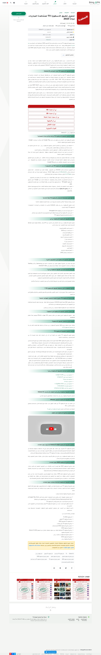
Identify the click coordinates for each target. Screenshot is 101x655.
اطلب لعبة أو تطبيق (36, 653)
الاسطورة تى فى (39, 553)
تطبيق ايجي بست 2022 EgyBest (64, 383)
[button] (18, 13)
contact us (56, 653)
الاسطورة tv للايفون (48, 553)
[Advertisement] (50, 633)
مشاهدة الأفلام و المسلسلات (67, 562)
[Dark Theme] (14, 2)
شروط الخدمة (89, 653)
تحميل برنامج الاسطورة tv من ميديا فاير (39, 559)
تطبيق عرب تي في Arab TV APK (64, 374)
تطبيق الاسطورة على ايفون (54, 409)
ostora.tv (48, 39)
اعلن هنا (67, 653)
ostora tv (71, 553)
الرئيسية (73, 12)
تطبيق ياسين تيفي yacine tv (65, 377)
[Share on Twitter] (66, 568)
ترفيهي (60, 12)
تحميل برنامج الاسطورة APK (68, 559)
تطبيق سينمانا (68, 381)
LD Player (68, 174)
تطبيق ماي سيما (68, 379)
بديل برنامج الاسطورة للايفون (68, 556)
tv (66, 553)
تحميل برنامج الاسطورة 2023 (43, 556)
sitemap (62, 653)
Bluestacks (64, 172)
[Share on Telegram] (60, 568)
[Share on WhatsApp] (54, 568)
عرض (64, 55)
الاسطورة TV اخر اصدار (59, 553)
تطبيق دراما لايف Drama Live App (63, 388)
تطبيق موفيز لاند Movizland (65, 386)
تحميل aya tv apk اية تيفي (46, 653)
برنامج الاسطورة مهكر (55, 556)
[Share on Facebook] (72, 568)
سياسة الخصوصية (81, 653)
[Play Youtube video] (51, 429)
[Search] (10, 2)
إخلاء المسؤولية (73, 653)
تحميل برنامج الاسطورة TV (54, 559)
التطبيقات (66, 12)
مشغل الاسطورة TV (68, 327)
